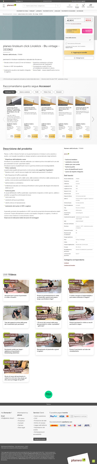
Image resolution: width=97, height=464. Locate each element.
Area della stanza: (71, 37)
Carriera (20, 425)
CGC (35, 418)
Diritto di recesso (39, 423)
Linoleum (15, 14)
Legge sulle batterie (40, 425)
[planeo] (79, 154)
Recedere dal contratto (40, 439)
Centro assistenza (40, 416)
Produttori (21, 421)
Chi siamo (21, 418)
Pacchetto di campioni (78, 1)
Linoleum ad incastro (69, 265)
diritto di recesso (22, 458)
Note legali (21, 427)
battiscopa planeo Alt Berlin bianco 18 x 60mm (65, 109)
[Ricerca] (24, 5)
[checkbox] (73, 43)
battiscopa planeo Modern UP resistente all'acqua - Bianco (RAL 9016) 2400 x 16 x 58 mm (14, 110)
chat (19, 1)
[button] (3, 1)
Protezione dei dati (40, 420)
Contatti (21, 423)
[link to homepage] (11, 5)
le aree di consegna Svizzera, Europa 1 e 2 (32, 453)
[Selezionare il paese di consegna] (3, 1)
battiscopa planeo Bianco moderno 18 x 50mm (30, 109)
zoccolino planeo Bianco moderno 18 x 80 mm (48, 109)
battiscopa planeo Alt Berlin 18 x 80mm (82, 108)
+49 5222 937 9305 (47, 1)
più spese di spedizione (76, 23)
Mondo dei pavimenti (7, 14)
